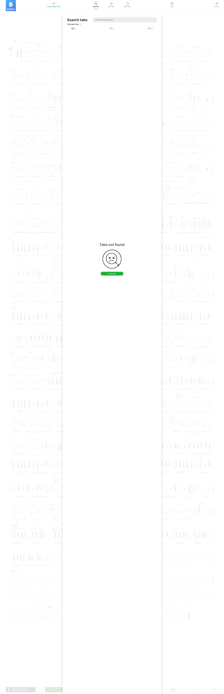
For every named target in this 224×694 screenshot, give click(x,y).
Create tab (112, 274)
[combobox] (73, 29)
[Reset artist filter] (81, 24)
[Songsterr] (11, 5)
